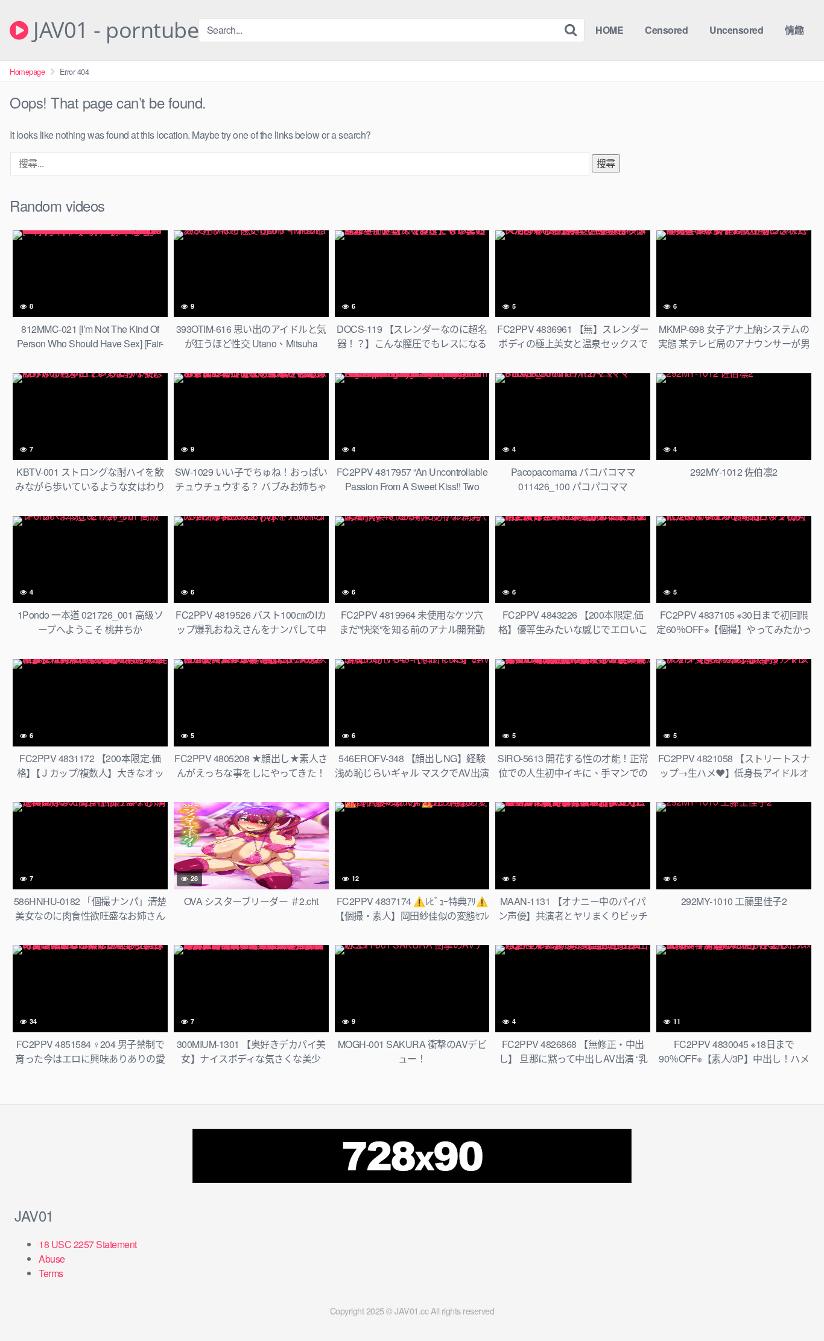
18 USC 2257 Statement (88, 1244)
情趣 (794, 30)
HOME (609, 30)
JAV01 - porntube (113, 30)
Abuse (52, 1259)
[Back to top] (790, 1302)
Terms (51, 1273)
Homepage (27, 71)
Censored (666, 30)
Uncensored (736, 30)
